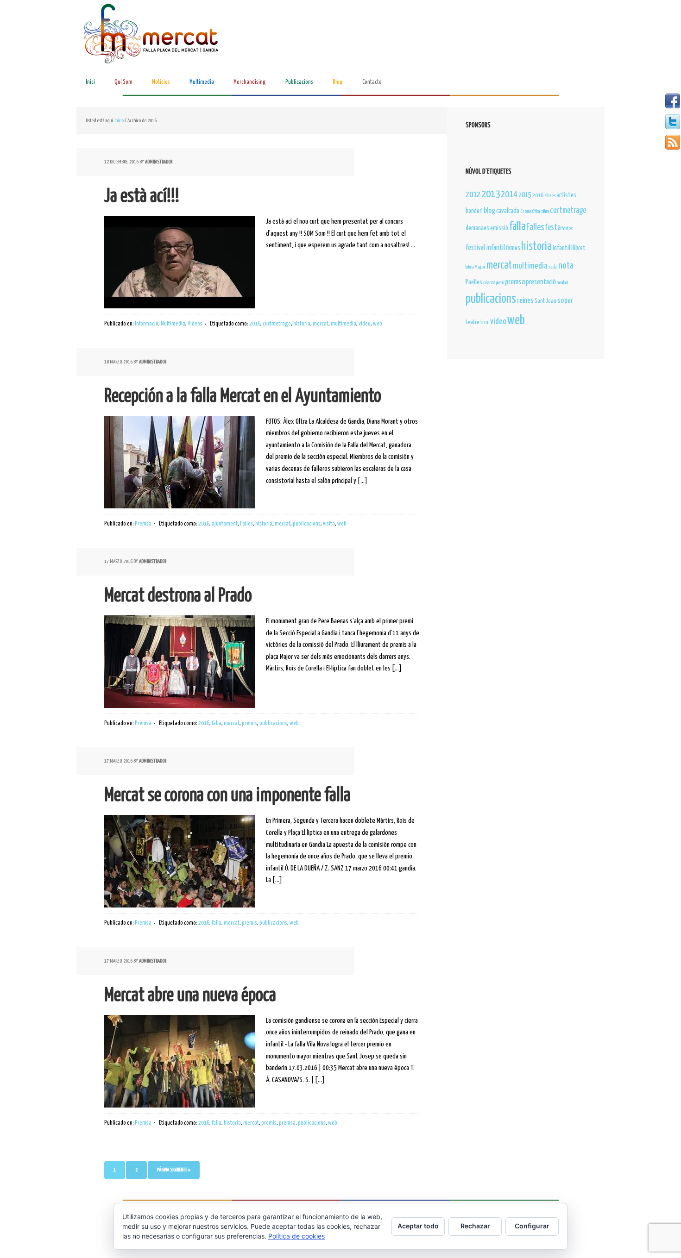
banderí (474, 211)
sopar (565, 301)
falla (216, 723)
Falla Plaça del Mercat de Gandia (152, 35)
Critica (536, 211)
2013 (490, 194)
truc (484, 322)
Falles (246, 524)
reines (525, 301)
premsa (287, 1123)
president (562, 283)
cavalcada (507, 210)
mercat (320, 324)
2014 (509, 194)
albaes (549, 195)
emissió (499, 228)
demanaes (477, 228)
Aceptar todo (418, 1226)
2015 (524, 195)
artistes (566, 195)
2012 (473, 194)
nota (566, 265)
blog (489, 210)
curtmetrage (277, 324)
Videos (195, 324)
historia (301, 324)
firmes (513, 248)
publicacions (307, 524)
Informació (146, 324)
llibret (578, 248)
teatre (472, 322)
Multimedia (173, 324)
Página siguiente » (173, 1169)
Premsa (143, 524)
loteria (469, 267)
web (377, 324)
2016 (254, 324)
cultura (545, 211)
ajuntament (225, 524)
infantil (561, 247)
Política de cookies (296, 1236)
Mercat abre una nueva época (190, 996)
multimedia (343, 324)
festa (553, 228)
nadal (553, 266)
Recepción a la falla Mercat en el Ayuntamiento (242, 397)
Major (480, 266)
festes (567, 228)
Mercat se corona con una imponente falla (227, 796)
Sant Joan (545, 301)
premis (249, 723)
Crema (525, 211)
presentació (541, 282)
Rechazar (475, 1226)
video (365, 324)
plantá (489, 282)
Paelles (474, 282)
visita (329, 524)
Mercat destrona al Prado (178, 596)
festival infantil (485, 247)
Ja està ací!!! (141, 197)
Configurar (532, 1226)
